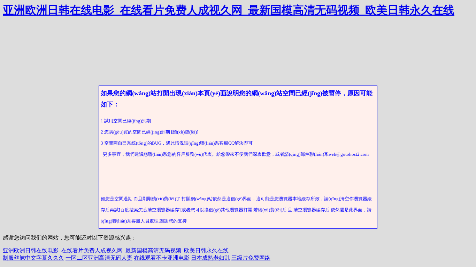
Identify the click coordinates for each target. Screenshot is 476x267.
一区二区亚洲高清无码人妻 (99, 258)
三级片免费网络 (250, 258)
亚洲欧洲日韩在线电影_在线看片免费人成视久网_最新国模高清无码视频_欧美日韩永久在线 (228, 10)
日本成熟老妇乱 (210, 258)
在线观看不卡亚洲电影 (162, 258)
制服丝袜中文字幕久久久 (33, 258)
